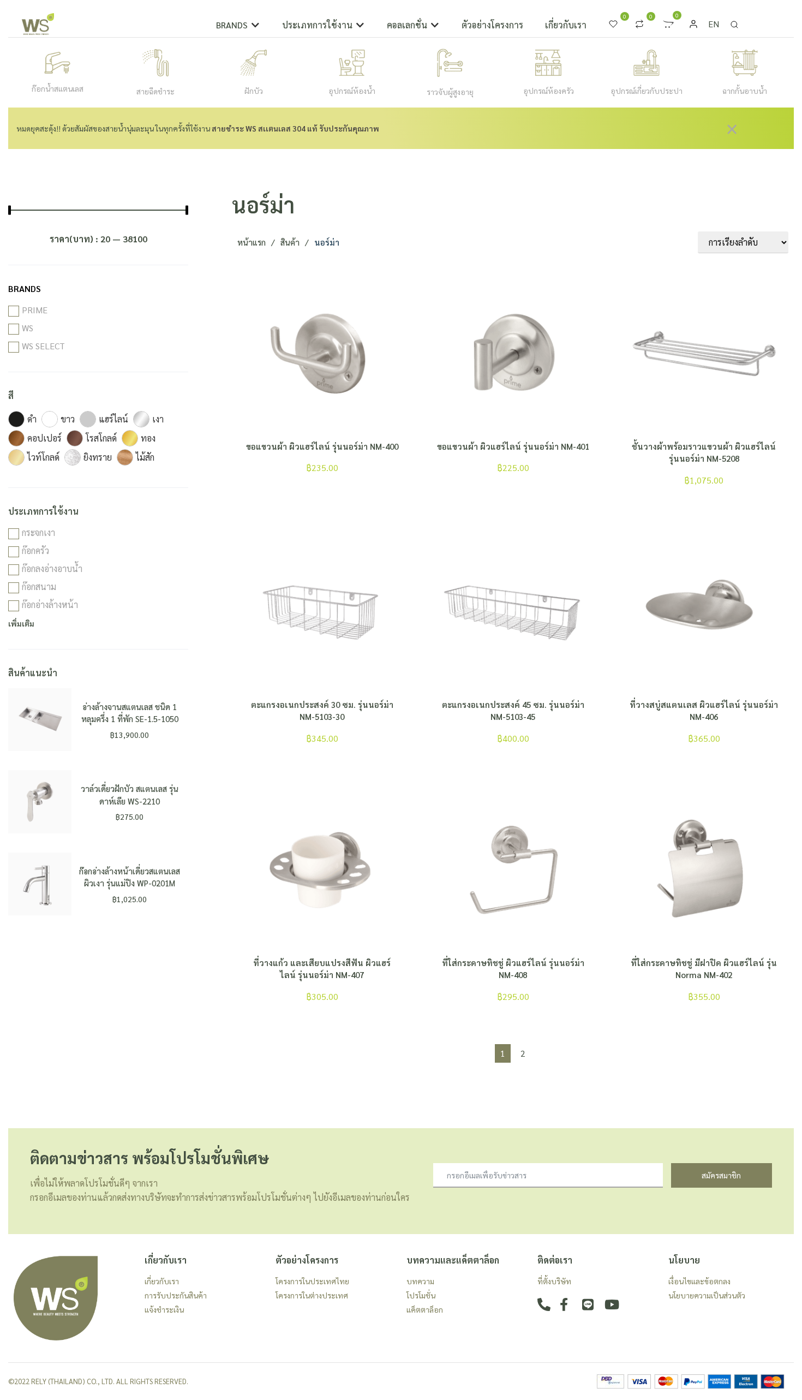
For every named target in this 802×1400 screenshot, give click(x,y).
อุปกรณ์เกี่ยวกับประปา (647, 91)
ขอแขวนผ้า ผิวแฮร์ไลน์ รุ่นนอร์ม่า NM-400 (322, 446)
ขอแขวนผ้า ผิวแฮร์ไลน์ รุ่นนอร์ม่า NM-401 (513, 446)
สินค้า (290, 242)
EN (713, 23)
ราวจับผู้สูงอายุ (450, 92)
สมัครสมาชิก (721, 1175)
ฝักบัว (253, 91)
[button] (238, 25)
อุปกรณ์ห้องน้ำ (351, 91)
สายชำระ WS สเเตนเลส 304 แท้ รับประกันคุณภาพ (295, 128)
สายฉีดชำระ (155, 91)
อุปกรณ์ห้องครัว (548, 91)
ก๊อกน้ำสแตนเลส (57, 88)
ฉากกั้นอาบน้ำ (744, 91)
